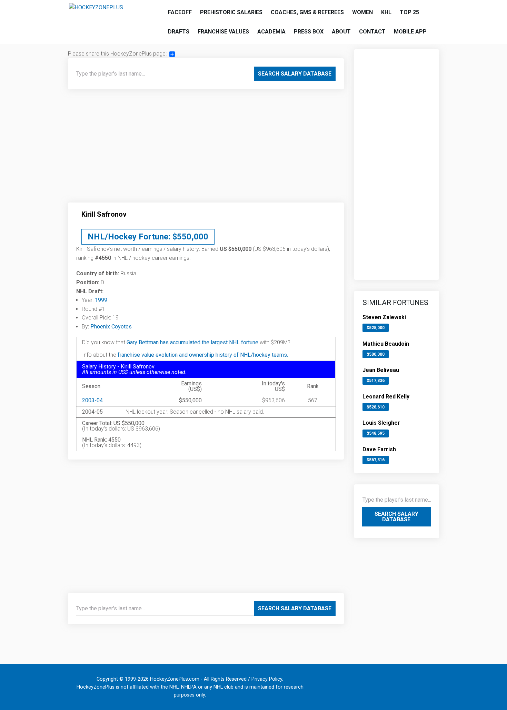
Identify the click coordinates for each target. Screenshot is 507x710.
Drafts (178, 31)
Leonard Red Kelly (385, 396)
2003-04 (92, 400)
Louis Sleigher (381, 423)
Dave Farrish (379, 449)
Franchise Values (223, 31)
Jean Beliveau (380, 370)
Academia (271, 31)
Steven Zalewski (384, 317)
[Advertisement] (206, 148)
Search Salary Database (294, 73)
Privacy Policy (266, 679)
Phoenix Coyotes (111, 326)
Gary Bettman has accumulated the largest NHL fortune (192, 342)
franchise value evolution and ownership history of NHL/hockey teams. (203, 355)
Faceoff (180, 12)
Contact (372, 31)
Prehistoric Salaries (231, 12)
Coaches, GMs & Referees (307, 12)
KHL (386, 12)
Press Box (309, 31)
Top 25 (409, 12)
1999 (101, 300)
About (341, 31)
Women (362, 12)
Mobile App (410, 31)
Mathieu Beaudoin (385, 344)
